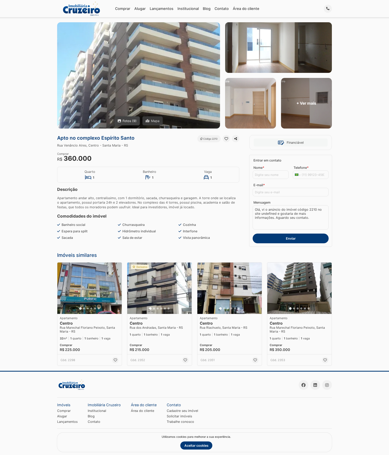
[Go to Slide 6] (99, 308)
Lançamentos (161, 8)
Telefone (301, 168)
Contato (222, 8)
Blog (207, 8)
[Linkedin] (315, 385)
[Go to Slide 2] (84, 308)
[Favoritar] (226, 138)
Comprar (122, 8)
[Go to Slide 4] (91, 308)
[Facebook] (303, 385)
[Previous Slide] (61, 288)
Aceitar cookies (196, 445)
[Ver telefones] (328, 9)
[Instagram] (327, 385)
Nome (258, 168)
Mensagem (261, 202)
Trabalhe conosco (180, 422)
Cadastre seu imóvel (182, 411)
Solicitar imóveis (179, 416)
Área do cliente (246, 8)
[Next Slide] (117, 288)
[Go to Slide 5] (95, 308)
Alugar (140, 8)
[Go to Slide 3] (88, 308)
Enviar (291, 238)
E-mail (259, 185)
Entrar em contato (267, 160)
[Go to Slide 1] (80, 308)
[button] (89, 288)
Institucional (188, 8)
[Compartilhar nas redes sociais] (235, 138)
